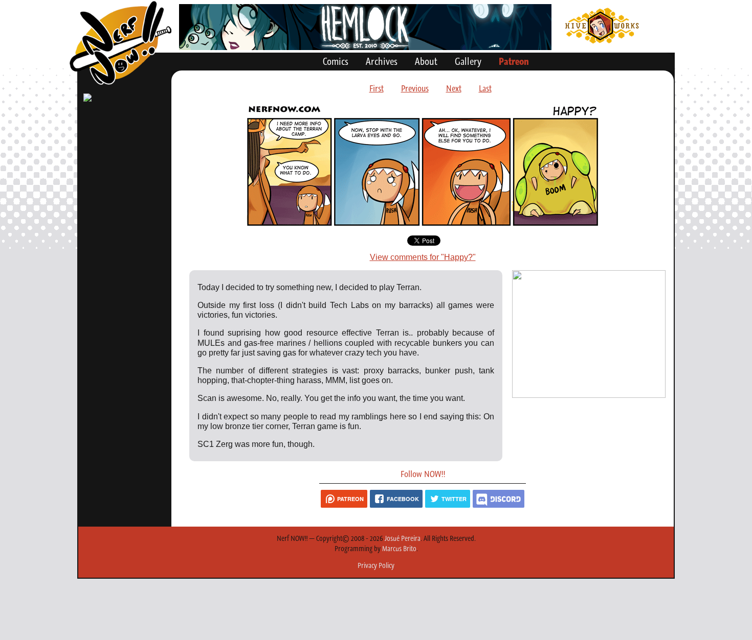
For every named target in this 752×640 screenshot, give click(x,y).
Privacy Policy (376, 565)
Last (485, 88)
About (426, 61)
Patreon (514, 61)
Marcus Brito (399, 548)
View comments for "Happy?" (423, 257)
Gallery (468, 61)
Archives (381, 61)
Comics (335, 61)
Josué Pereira (403, 538)
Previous (415, 88)
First (376, 88)
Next (453, 88)
